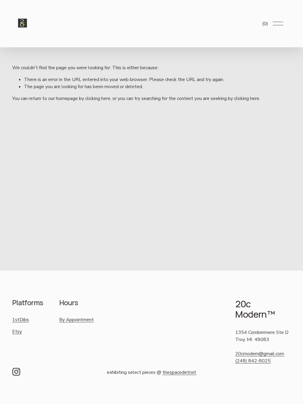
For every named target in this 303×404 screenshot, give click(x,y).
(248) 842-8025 (253, 361)
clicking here (97, 98)
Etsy (17, 331)
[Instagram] (16, 372)
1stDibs (20, 319)
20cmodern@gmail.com (259, 353)
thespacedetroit (179, 372)
